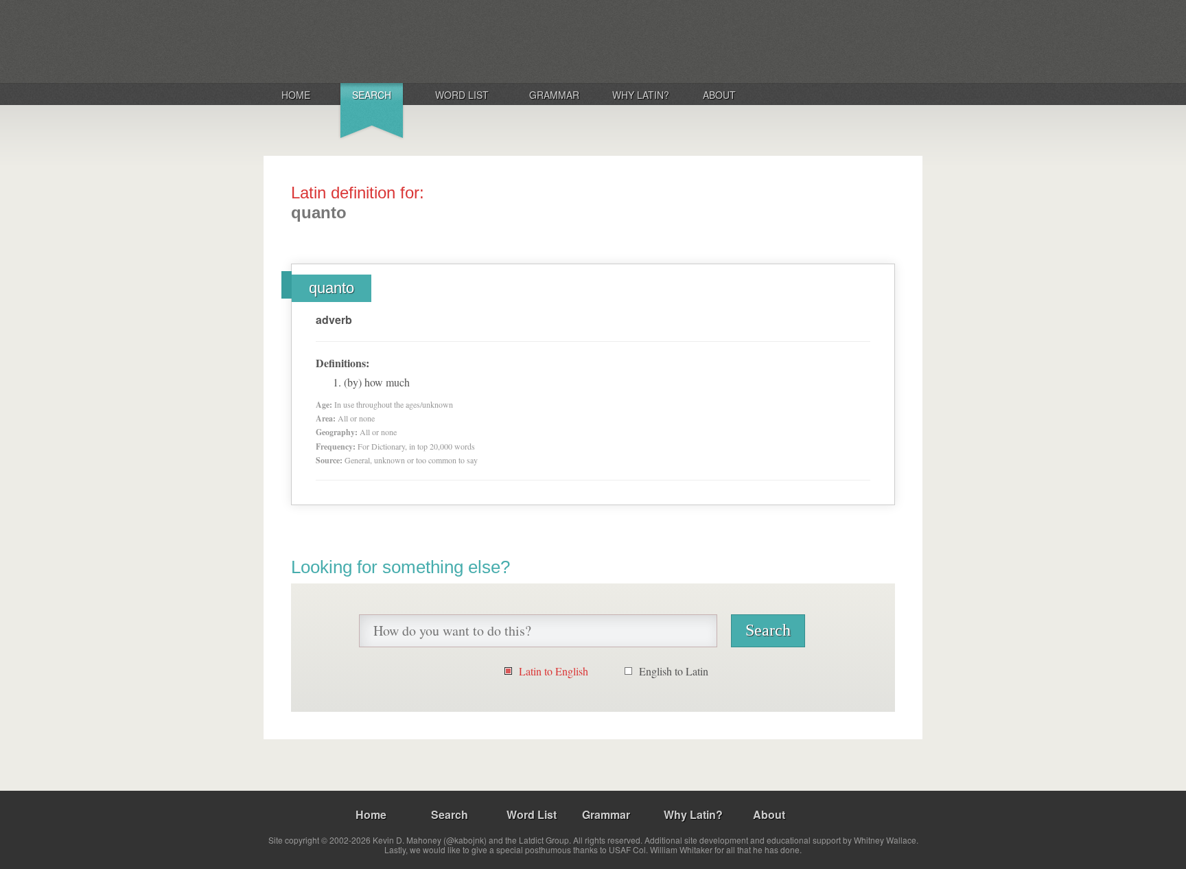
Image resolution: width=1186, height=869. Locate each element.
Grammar (554, 95)
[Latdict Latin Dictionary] (444, 40)
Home (295, 95)
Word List (462, 95)
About (719, 95)
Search (371, 95)
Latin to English (553, 671)
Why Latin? (640, 95)
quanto (331, 288)
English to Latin (673, 671)
